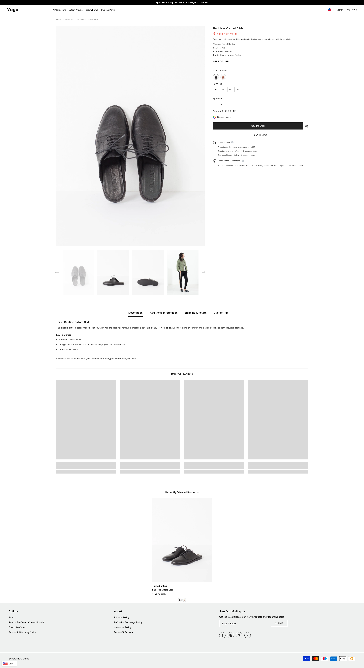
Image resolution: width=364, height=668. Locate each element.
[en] (329, 10)
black (180, 600)
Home (59, 19)
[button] (57, 272)
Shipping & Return (196, 312)
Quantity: (217, 98)
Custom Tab (221, 312)
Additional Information (164, 312)
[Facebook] (222, 635)
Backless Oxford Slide (162, 589)
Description (135, 312)
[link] (86, 467)
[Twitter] (247, 635)
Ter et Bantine (228, 44)
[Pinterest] (239, 635)
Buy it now (260, 134)
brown (184, 600)
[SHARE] (305, 126)
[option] (130, 136)
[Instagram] (231, 635)
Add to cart (258, 126)
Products (69, 19)
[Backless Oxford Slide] (182, 540)
